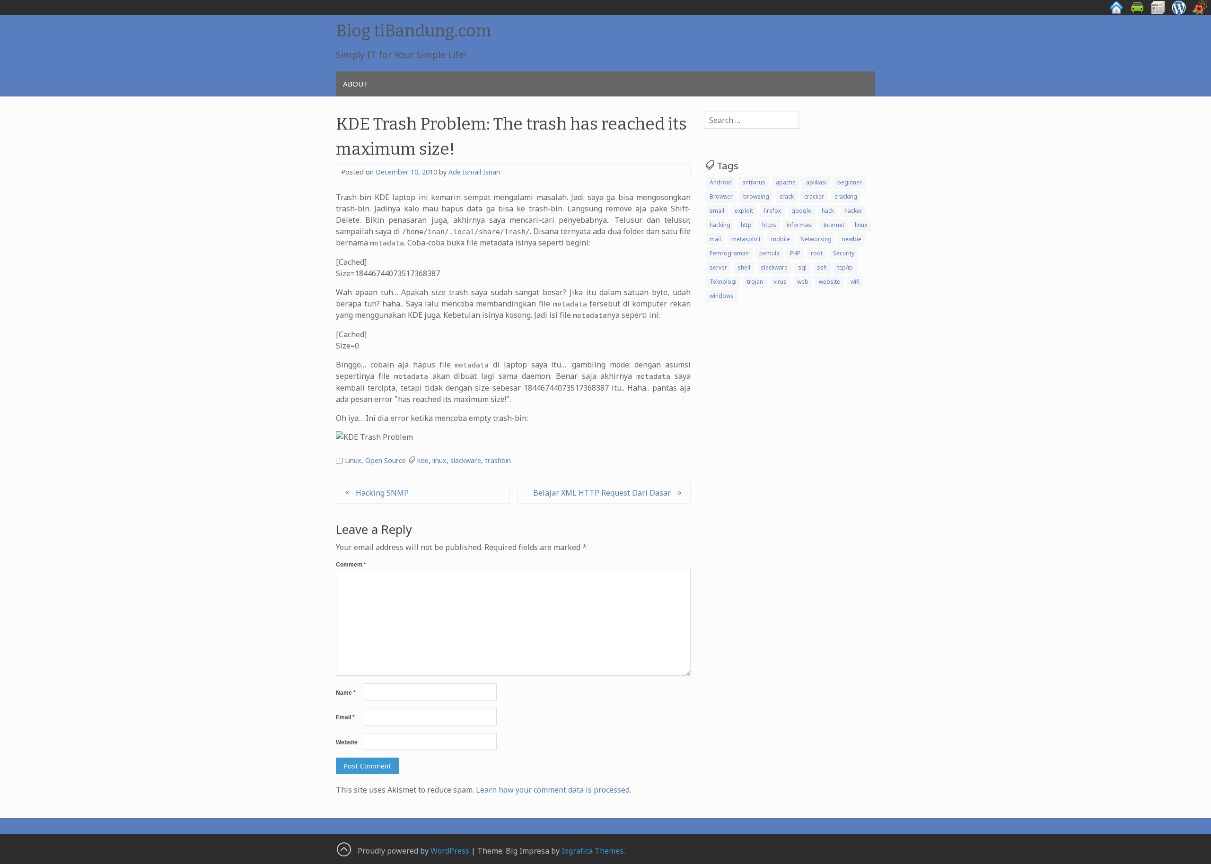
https (769, 225)
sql (802, 267)
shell (743, 267)
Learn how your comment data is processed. (553, 790)
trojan (755, 282)
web (802, 282)
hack (828, 211)
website (829, 282)
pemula (769, 253)
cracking (845, 196)
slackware (465, 460)
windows (722, 296)
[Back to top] (343, 848)
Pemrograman (729, 253)
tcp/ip (845, 267)
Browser (721, 196)
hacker (853, 211)
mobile (780, 239)
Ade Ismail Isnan (474, 171)
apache (786, 182)
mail (715, 239)
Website (347, 742)
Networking (816, 239)
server (718, 267)
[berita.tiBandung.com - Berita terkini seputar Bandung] (1158, 12)
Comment (351, 564)
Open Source (385, 460)
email (717, 211)
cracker (814, 196)
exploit (744, 211)
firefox (772, 211)
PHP (795, 253)
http (746, 225)
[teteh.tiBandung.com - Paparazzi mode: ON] (1199, 12)
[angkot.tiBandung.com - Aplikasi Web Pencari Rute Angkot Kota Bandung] (1137, 12)
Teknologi (723, 282)
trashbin (498, 460)
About (355, 83)
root (817, 253)
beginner (849, 182)
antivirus (753, 182)
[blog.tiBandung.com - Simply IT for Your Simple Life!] (1178, 12)
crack (787, 196)
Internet (833, 225)
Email (345, 717)
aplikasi (816, 182)
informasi (800, 225)
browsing (756, 196)
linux (439, 460)
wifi (855, 282)
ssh (822, 267)
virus (780, 282)
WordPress (449, 851)
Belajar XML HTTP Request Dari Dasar (602, 493)
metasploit (746, 239)
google (801, 211)
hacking (720, 225)
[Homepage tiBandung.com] (1116, 12)
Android (721, 182)
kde (423, 460)
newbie (851, 239)
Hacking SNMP (382, 493)
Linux (353, 460)
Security (843, 253)
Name (346, 692)
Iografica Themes (592, 851)
